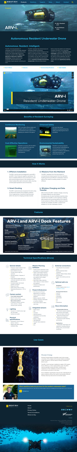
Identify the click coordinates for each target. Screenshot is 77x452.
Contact (66, 2)
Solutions (33, 2)
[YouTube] (69, 410)
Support (42, 2)
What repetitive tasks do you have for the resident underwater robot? (42, 386)
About (58, 2)
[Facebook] (64, 410)
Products (23, 2)
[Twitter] (67, 410)
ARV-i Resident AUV (60, 24)
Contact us (25, 391)
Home (29, 405)
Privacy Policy (32, 410)
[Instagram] (65, 410)
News (50, 2)
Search (72, 2)
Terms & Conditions (34, 412)
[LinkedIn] (62, 410)
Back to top (69, 406)
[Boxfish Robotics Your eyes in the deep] (10, 2)
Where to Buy (32, 415)
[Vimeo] (71, 410)
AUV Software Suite (60, 28)
